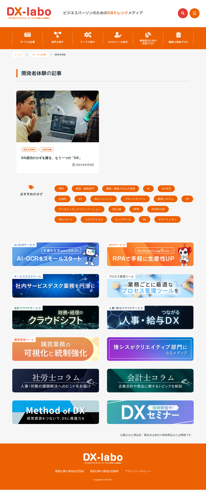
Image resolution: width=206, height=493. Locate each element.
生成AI (62, 198)
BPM (136, 209)
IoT (80, 198)
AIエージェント (103, 198)
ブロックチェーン (135, 198)
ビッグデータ (123, 219)
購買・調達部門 (85, 188)
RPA (61, 188)
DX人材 (116, 209)
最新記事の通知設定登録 (69, 471)
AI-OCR (166, 188)
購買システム (165, 198)
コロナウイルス (94, 219)
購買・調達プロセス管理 (120, 188)
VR (187, 198)
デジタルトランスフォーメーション (79, 209)
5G (144, 219)
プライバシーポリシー (138, 471)
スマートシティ (167, 219)
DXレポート (66, 219)
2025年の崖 (158, 209)
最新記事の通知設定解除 (104, 471)
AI (148, 188)
